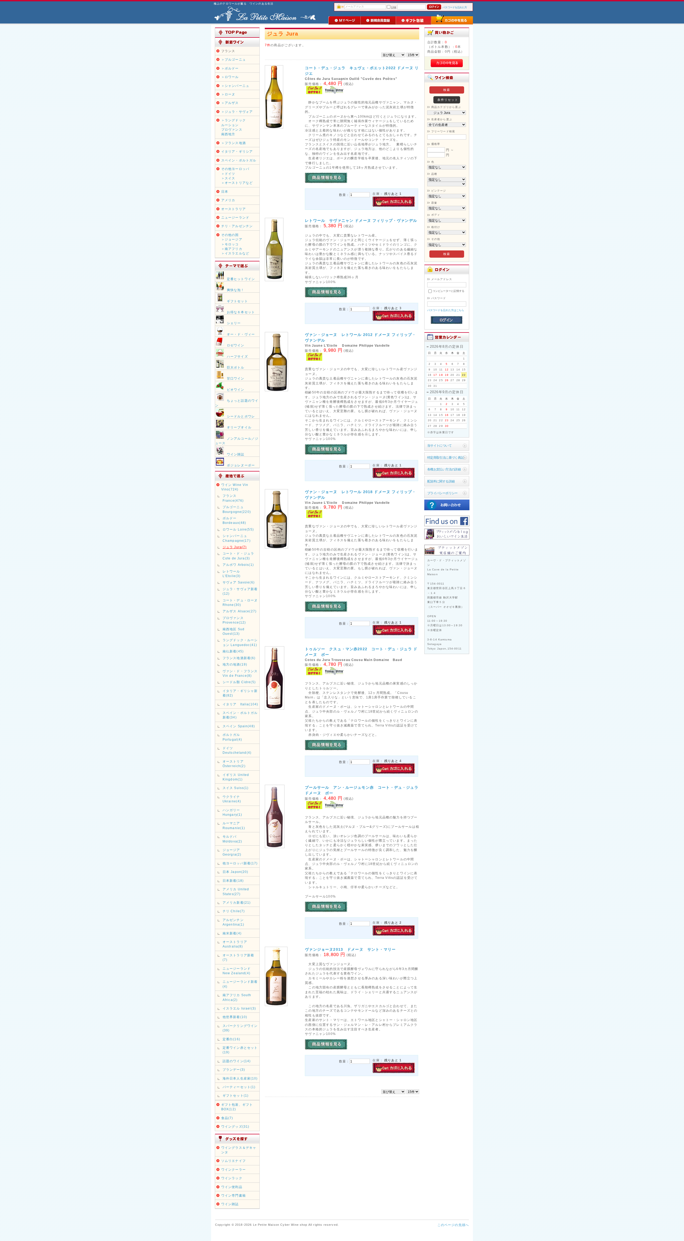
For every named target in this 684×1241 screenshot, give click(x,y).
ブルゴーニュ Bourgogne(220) (237, 509)
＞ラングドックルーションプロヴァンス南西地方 (233, 127)
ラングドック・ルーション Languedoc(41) (240, 642)
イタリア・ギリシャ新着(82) (240, 693)
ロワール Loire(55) (238, 529)
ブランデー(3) (234, 1069)
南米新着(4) (232, 933)
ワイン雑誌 (230, 1204)
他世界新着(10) (235, 1017)
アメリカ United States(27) (236, 891)
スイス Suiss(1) (236, 788)
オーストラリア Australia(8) (235, 944)
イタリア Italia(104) (240, 704)
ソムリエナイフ (233, 1160)
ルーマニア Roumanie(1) (234, 825)
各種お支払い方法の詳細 (444, 469)
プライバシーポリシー (442, 493)
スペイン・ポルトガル (238, 160)
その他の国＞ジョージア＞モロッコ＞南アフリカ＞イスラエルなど (235, 244)
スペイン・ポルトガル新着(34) (240, 715)
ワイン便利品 (231, 1187)
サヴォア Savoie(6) (239, 582)
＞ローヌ (228, 94)
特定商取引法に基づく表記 (445, 457)
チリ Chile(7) (234, 911)
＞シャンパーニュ (235, 85)
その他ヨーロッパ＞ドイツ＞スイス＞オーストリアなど (237, 175)
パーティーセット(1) (239, 1087)
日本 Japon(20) (235, 871)
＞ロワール (230, 77)
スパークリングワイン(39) (240, 1028)
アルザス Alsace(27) (239, 611)
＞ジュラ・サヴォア (237, 111)
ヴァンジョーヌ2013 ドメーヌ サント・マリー (350, 949)
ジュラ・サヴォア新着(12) (240, 591)
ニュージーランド (235, 217)
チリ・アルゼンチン (237, 226)
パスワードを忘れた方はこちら (445, 310)
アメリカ (228, 200)
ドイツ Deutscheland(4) (237, 750)
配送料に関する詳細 (441, 481)
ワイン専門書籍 (233, 1195)
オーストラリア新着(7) (238, 957)
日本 (224, 191)
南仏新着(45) (233, 651)
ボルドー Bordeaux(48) (234, 520)
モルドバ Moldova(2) (232, 839)
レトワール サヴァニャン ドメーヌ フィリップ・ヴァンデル (361, 220)
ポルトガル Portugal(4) (232, 737)
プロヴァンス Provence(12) (234, 620)
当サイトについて (439, 445)
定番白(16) (231, 1039)
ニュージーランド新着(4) (240, 984)
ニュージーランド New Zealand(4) (237, 971)
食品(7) (227, 1118)
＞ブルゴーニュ (233, 59)
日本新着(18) (233, 880)
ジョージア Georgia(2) (232, 852)
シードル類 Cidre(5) (239, 682)
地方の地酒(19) (235, 664)
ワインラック (231, 1178)
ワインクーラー (233, 1169)
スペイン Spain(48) (239, 726)
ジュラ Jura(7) (235, 547)
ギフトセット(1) (235, 1095)
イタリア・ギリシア (237, 151)
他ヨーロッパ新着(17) (240, 863)
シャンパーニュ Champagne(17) (237, 538)
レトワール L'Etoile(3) (233, 574)
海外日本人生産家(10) (240, 1078)
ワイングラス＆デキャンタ (238, 1150)
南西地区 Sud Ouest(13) (233, 631)
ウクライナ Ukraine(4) (233, 799)
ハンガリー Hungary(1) (232, 812)
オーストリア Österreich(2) (234, 764)
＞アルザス (230, 103)
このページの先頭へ (453, 1225)
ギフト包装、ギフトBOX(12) (237, 1107)
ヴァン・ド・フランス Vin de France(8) (240, 673)
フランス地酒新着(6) (239, 658)
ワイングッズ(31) (235, 1126)
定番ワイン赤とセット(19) (240, 1050)
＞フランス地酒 (233, 143)
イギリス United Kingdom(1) (236, 777)
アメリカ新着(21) (237, 902)
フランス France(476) (233, 498)
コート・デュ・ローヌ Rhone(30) (240, 602)
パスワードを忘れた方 (454, 7)
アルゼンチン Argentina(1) (233, 922)
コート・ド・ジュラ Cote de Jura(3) (238, 556)
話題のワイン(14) (237, 1061)
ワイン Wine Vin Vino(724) (234, 487)
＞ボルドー (230, 68)
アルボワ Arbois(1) (238, 564)
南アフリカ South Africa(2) (237, 997)
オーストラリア (233, 209)
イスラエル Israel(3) (239, 1008)
